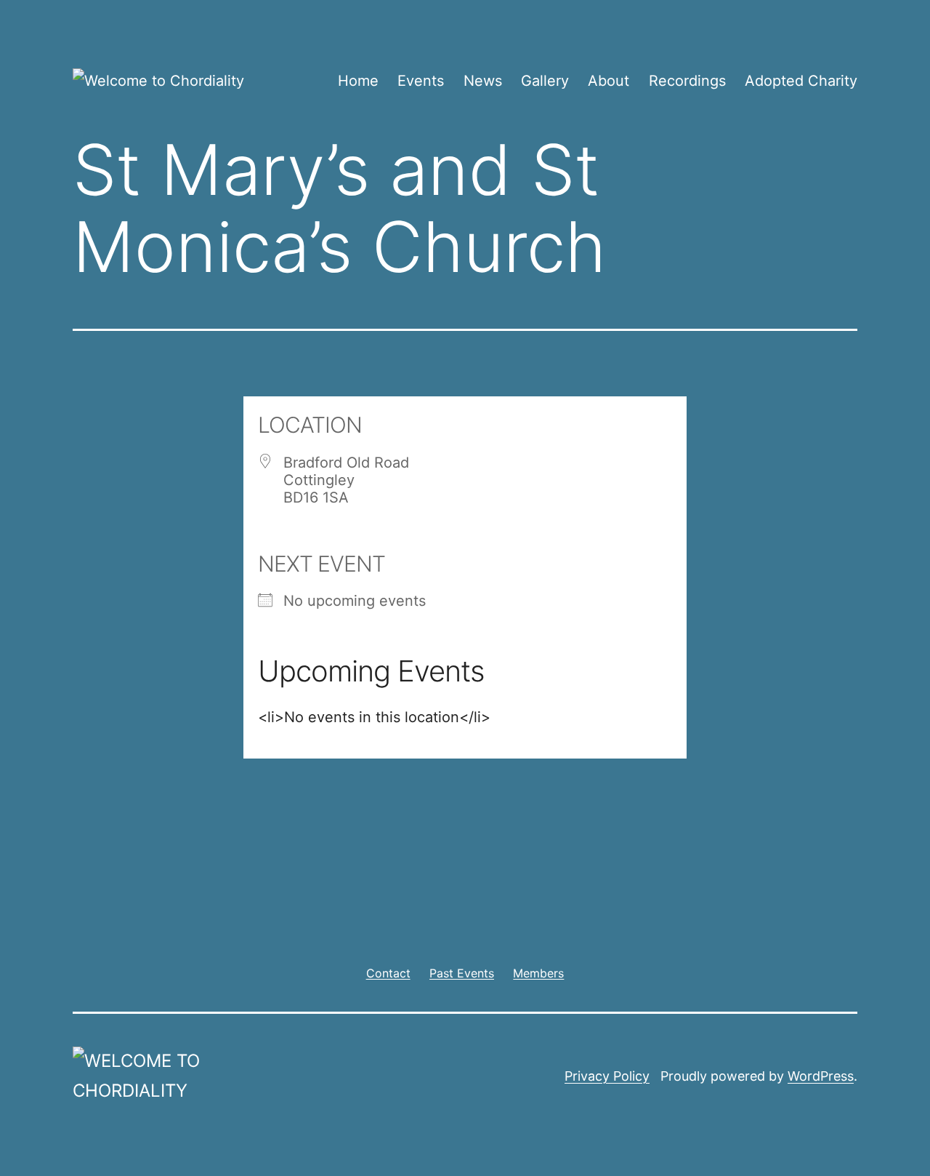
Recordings (687, 80)
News (483, 80)
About (608, 80)
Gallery (545, 80)
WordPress (821, 1076)
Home (358, 80)
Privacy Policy (607, 1076)
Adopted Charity (801, 80)
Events (420, 80)
